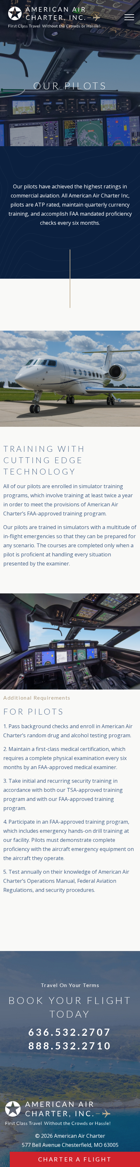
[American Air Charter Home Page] (52, 17)
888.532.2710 (70, 1045)
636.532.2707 (70, 1032)
